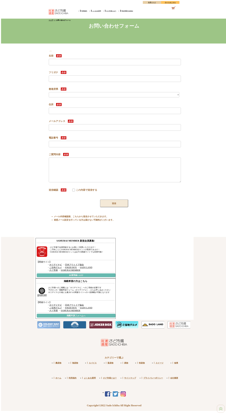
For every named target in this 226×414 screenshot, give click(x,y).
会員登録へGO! (76, 275)
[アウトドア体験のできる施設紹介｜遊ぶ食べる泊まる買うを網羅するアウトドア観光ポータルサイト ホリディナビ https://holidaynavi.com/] (48, 325)
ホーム (58, 378)
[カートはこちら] (169, 8)
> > (55, 20)
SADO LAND (86, 267)
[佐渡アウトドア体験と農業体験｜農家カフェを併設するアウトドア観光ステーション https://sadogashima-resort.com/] (152, 325)
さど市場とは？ (111, 11)
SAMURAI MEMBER (70, 270)
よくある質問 (96, 11)
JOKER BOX (71, 267)
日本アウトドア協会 (74, 265)
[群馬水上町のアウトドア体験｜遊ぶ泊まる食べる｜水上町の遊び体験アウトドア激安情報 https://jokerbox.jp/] (100, 325)
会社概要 (174, 378)
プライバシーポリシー (153, 378)
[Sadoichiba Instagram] (123, 394)
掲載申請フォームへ (76, 315)
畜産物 (110, 363)
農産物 (58, 363)
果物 (126, 363)
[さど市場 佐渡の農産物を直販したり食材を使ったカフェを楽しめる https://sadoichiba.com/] (178, 325)
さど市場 (53, 270)
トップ (51, 20)
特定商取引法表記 (127, 11)
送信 (114, 203)
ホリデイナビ (55, 265)
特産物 (142, 363)
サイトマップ (130, 378)
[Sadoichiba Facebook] (107, 394)
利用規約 (84, 11)
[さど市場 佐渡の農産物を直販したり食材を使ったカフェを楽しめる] (58, 11)
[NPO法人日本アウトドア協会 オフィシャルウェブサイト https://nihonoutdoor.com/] (74, 325)
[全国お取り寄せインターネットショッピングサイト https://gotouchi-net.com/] (126, 325)
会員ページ (152, 2)
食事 (176, 363)
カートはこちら (170, 2)
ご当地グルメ (55, 267)
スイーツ (159, 363)
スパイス (93, 363)
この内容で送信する (86, 190)
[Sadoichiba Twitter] (115, 394)
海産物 (75, 363)
